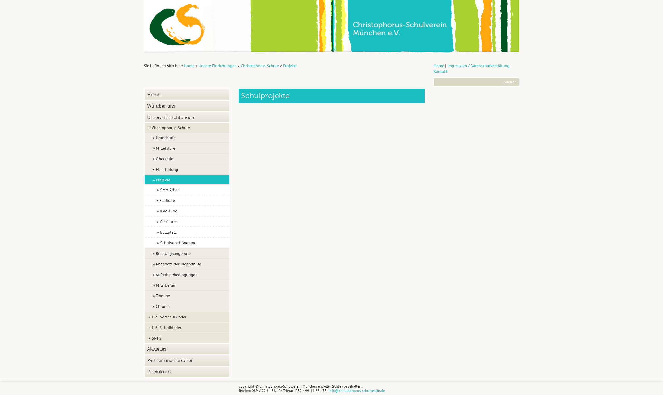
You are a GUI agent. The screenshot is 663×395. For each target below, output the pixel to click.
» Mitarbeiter (164, 285)
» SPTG (155, 338)
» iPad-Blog (167, 211)
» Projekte (161, 180)
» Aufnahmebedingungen (175, 274)
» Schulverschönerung (177, 242)
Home (439, 65)
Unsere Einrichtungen (170, 117)
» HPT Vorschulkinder (167, 317)
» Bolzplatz (167, 232)
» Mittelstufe (164, 148)
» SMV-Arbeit (168, 189)
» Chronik (161, 306)
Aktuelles (156, 349)
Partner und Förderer (170, 360)
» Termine (161, 295)
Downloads (159, 372)
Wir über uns (161, 106)
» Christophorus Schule (169, 127)
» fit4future (167, 221)
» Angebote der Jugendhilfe (177, 264)
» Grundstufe (164, 137)
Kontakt (440, 71)
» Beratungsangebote (172, 253)
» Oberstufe (163, 158)
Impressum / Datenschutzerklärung (478, 65)
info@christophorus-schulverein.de (357, 390)
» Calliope (166, 200)
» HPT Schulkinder (165, 327)
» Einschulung (165, 169)
